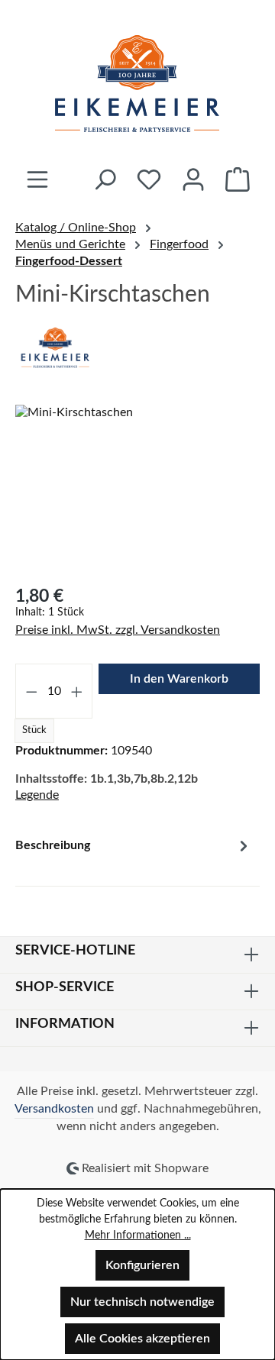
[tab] (133, 856)
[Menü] (37, 179)
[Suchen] (104, 179)
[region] (137, 491)
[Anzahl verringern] (31, 691)
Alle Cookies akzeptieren (142, 1339)
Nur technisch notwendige (142, 1302)
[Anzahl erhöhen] (77, 691)
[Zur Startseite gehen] (137, 83)
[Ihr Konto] (193, 179)
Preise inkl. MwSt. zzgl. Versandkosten (117, 630)
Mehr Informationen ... (138, 1235)
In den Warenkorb (179, 679)
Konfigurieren (142, 1265)
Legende (37, 795)
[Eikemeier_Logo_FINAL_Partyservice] (137, 491)
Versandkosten (54, 1109)
